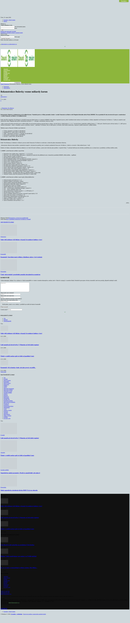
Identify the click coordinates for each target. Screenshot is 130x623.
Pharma (5, 75)
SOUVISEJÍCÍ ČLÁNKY (7, 222)
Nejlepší (6, 319)
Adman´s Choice (8, 410)
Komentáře (3, 254)
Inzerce (5, 21)
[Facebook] (14, 103)
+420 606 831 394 (5, 592)
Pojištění (6, 74)
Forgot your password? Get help (8, 31)
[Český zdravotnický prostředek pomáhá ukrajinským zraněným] (9, 270)
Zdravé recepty (7, 380)
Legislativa (6, 404)
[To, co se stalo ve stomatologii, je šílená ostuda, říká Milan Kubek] (4, 564)
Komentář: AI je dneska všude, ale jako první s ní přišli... (18, 367)
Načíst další (3, 372)
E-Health (6, 78)
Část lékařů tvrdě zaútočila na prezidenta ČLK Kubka (17, 545)
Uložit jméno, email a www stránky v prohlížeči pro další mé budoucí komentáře (21, 304)
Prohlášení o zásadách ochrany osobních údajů (12, 32)
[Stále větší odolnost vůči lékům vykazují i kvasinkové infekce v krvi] (9, 235)
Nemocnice (6, 84)
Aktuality (6, 69)
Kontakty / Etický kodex (9, 20)
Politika (5, 71)
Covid (5, 409)
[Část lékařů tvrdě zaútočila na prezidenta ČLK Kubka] (4, 542)
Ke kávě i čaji (7, 80)
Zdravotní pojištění (8, 390)
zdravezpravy (4, 96)
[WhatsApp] (30, 103)
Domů (2, 84)
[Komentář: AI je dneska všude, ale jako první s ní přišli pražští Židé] (4, 364)
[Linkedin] (35, 103)
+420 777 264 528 (5, 591)
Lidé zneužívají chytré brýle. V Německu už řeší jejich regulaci (20, 345)
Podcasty (6, 395)
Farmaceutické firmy (8, 406)
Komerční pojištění (8, 400)
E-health (6, 379)
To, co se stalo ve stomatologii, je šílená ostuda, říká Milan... (19, 567)
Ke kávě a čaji (7, 418)
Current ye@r (4, 309)
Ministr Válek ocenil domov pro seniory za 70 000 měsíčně (18, 556)
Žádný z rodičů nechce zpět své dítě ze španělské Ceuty (17, 356)
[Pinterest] (24, 103)
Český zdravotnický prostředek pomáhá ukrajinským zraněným (20, 274)
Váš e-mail (17, 36)
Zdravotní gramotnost (9, 388)
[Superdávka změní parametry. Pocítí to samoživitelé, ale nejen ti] (9, 468)
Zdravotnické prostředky (9, 402)
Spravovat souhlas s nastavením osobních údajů (34, 614)
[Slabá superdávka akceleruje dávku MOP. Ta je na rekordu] (9, 486)
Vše (4, 318)
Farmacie (6, 411)
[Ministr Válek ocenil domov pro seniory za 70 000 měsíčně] (4, 553)
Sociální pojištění (8, 392)
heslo (16, 28)
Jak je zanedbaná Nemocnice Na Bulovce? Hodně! (18, 219)
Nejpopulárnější (7, 321)
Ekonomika (3, 271)
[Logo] (9, 66)
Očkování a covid (8, 391)
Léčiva (5, 387)
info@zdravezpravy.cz (6, 594)
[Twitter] (19, 103)
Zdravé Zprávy (7, 383)
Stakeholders (7, 407)
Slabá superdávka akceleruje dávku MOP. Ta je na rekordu (19, 490)
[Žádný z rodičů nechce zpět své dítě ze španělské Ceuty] (4, 353)
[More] (41, 103)
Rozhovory (6, 77)
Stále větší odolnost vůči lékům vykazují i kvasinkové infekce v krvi (21, 239)
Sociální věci (7, 73)
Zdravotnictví (7, 70)
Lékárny (6, 394)
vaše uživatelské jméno (20, 26)
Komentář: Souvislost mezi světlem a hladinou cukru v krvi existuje (21, 257)
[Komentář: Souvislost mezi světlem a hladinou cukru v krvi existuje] (9, 252)
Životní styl (6, 403)
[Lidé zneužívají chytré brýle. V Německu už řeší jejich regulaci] (4, 341)
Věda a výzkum (7, 415)
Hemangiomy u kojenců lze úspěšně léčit (18, 218)
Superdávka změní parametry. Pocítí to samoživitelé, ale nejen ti (20, 473)
